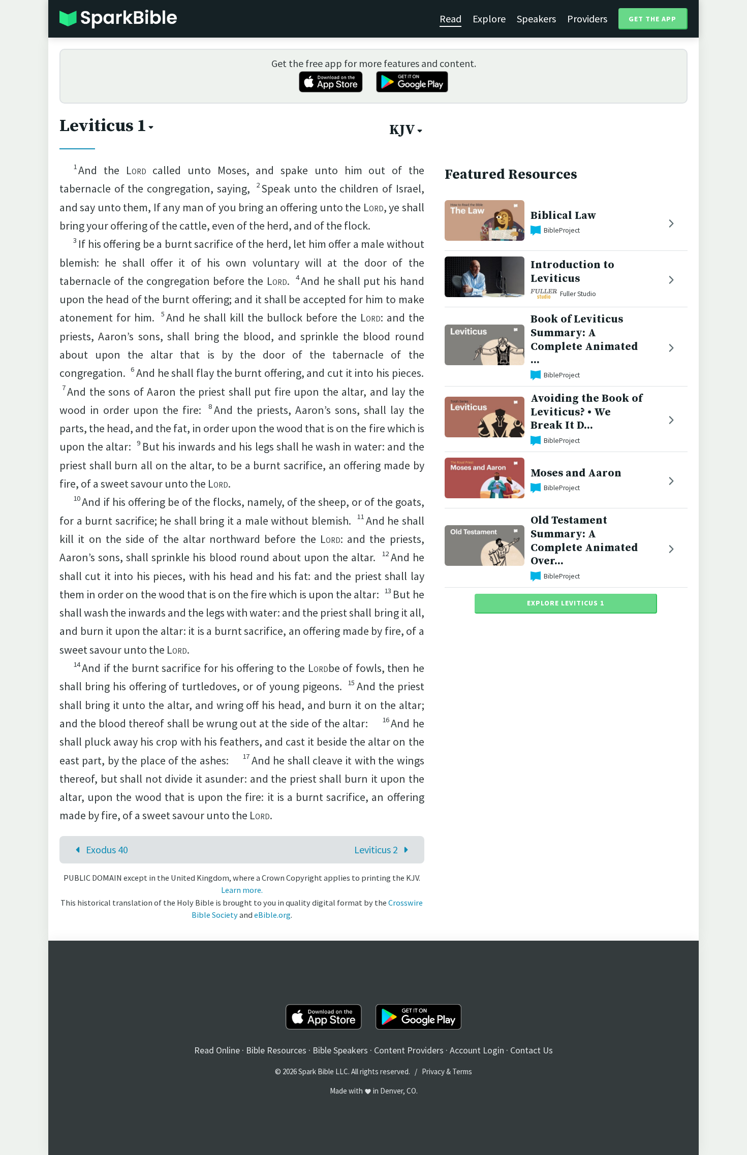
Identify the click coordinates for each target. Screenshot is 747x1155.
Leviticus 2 (376, 849)
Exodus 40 (107, 849)
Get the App (652, 18)
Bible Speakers (340, 1050)
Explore (489, 18)
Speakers (536, 18)
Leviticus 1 (102, 126)
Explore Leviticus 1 (565, 602)
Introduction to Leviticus (572, 271)
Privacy (433, 1071)
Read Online (217, 1050)
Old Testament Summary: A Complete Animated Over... (584, 541)
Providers (587, 18)
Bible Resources (276, 1050)
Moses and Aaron (576, 473)
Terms (462, 1071)
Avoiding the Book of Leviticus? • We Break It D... (586, 412)
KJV (402, 130)
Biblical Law (563, 215)
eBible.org (272, 915)
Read (450, 18)
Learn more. (242, 890)
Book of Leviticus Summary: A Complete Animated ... (584, 339)
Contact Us (531, 1050)
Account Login (477, 1050)
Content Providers (409, 1050)
